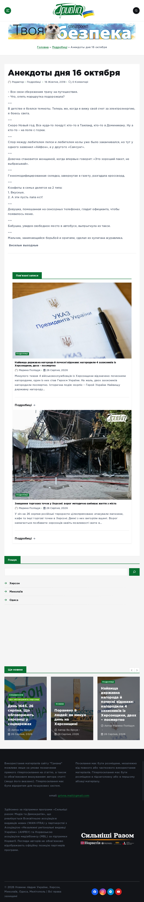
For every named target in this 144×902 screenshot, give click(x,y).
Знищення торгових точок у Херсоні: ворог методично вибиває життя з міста (65, 503)
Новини (13, 695)
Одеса (13, 599)
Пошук (12, 559)
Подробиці (59, 47)
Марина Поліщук (29, 370)
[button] (132, 670)
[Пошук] (134, 572)
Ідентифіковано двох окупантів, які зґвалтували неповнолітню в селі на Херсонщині (23, 712)
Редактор (18, 82)
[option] (25, 708)
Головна (43, 47)
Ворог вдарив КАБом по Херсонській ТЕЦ (117, 719)
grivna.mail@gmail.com (73, 796)
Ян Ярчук (26, 730)
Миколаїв (15, 591)
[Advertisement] (71, 634)
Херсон (14, 583)
